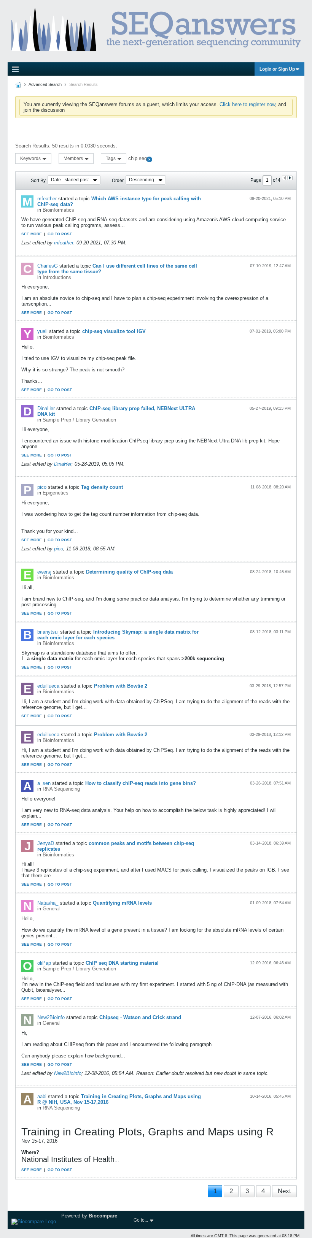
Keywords (31, 158)
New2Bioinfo (51, 1017)
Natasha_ (47, 903)
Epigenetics (55, 493)
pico (41, 487)
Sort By (38, 180)
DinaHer (46, 408)
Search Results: (33, 146)
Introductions (57, 277)
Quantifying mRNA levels (122, 903)
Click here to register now (247, 104)
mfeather (47, 198)
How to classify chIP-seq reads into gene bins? (140, 783)
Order (118, 180)
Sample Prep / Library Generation (79, 420)
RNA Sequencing (61, 789)
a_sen (44, 783)
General (51, 908)
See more (31, 234)
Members (74, 158)
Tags (111, 158)
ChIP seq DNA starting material (122, 963)
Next (284, 1191)
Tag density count (102, 487)
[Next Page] (289, 178)
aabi (41, 1096)
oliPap (44, 963)
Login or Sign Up (277, 69)
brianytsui (48, 632)
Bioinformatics (58, 210)
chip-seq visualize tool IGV (114, 331)
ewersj (44, 572)
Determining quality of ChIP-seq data (129, 572)
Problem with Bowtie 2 (120, 686)
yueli (42, 331)
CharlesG (47, 266)
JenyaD (45, 843)
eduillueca (48, 686)
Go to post (60, 234)
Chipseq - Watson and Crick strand (140, 1017)
